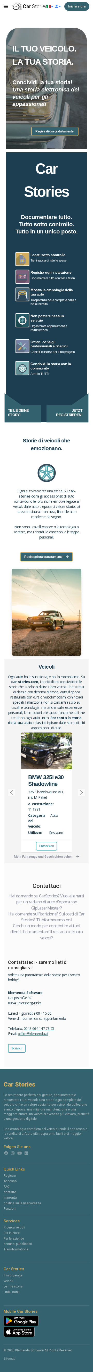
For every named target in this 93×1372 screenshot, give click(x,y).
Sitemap (10, 1358)
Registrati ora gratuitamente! (54, 131)
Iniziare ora (77, 6)
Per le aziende (14, 1238)
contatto (10, 1192)
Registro (10, 1175)
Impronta (10, 1197)
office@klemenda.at (33, 1033)
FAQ (7, 1187)
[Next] (79, 792)
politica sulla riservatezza (22, 1203)
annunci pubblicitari (18, 1244)
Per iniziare (12, 1233)
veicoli (8, 1281)
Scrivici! (16, 1048)
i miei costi (12, 1292)
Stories (35, 6)
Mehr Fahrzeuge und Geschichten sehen (43, 856)
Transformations (16, 1249)
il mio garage (13, 1275)
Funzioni (10, 1208)
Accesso (10, 1181)
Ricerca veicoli (14, 1227)
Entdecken (46, 846)
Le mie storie (13, 1286)
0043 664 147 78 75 (39, 1028)
